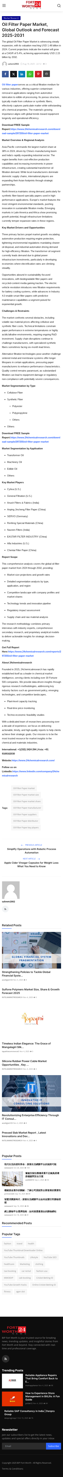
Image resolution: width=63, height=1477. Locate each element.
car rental (26, 1271)
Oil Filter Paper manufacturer (27, 807)
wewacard (8, 1168)
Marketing (25, 1264)
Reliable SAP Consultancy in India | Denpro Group (29, 1413)
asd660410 (29, 1180)
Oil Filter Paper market (24, 788)
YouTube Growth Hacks (15, 1284)
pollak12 (28, 1403)
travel (19, 1243)
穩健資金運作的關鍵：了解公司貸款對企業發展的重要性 (32, 1190)
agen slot (20, 1291)
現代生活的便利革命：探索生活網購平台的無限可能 (30, 1164)
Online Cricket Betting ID (44, 1284)
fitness (7, 1291)
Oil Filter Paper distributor (25, 820)
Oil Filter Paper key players (26, 827)
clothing (39, 1264)
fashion (7, 1243)
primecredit (9, 1194)
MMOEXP (8, 1277)
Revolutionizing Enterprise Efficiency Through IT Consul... (30, 1117)
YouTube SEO (50, 1257)
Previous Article (33, 845)
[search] (59, 5)
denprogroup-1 (10, 1418)
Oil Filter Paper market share (27, 801)
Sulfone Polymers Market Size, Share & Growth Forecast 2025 (31, 991)
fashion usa (41, 1271)
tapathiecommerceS (10, 1051)
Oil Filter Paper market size (26, 794)
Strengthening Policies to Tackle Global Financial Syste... (26, 973)
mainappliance (31, 1385)
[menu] (4, 5)
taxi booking (10, 1271)
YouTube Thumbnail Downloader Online (23, 1250)
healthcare (9, 1264)
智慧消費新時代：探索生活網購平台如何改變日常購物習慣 (32, 1201)
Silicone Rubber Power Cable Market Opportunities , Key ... (24, 1062)
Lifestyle (34, 1257)
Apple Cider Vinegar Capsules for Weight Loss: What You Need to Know (31, 864)
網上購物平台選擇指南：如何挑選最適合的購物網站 (30, 1211)
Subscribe (53, 1446)
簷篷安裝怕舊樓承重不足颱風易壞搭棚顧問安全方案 (42, 1175)
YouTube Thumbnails (14, 1257)
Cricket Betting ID (44, 1277)
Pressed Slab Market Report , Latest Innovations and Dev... (24, 1134)
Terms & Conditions (12, 1468)
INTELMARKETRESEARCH (12, 997)
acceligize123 (7, 980)
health (31, 1243)
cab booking (25, 1277)
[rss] (5, 1359)
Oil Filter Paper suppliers (25, 814)
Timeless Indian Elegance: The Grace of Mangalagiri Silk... (26, 1045)
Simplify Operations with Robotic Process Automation (31, 850)
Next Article (29, 858)
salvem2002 (8, 901)
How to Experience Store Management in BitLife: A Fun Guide (42, 1396)
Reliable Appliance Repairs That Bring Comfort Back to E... (41, 1378)
